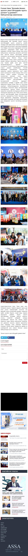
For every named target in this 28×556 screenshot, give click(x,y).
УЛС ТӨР (3, 526)
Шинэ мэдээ (6, 433)
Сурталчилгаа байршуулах (12, 551)
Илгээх (24, 362)
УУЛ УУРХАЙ (3, 529)
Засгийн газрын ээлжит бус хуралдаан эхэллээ (15, 443)
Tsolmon (3, 17)
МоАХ (2, 524)
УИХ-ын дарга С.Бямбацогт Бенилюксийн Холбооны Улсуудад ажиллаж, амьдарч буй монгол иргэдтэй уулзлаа (17, 457)
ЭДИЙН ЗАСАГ (4, 527)
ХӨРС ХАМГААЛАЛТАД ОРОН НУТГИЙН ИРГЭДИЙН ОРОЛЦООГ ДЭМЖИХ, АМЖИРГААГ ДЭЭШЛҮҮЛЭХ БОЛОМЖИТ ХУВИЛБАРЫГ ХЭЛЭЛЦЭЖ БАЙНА (18, 497)
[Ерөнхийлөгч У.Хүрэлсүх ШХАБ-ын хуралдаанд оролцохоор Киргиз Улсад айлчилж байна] (4, 464)
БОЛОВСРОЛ (3, 536)
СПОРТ (2, 534)
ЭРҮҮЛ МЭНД (4, 531)
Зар (21, 551)
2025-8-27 (10, 17)
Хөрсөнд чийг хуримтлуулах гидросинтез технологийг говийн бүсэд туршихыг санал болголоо (18, 504)
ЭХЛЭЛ (2, 522)
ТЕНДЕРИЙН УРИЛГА (14, 436)
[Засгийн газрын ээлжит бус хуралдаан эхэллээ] (4, 444)
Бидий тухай (8, 549)
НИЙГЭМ (3, 537)
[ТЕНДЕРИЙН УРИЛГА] (4, 438)
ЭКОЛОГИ (3, 541)
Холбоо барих (17, 549)
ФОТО (2, 539)
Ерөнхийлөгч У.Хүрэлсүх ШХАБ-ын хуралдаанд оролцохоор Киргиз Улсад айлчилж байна (17, 464)
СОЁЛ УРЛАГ (3, 532)
